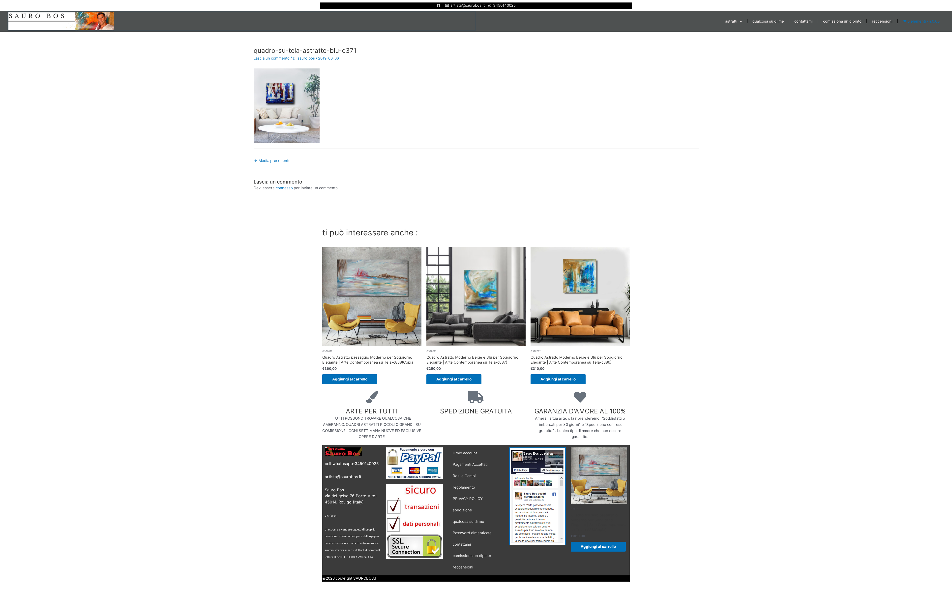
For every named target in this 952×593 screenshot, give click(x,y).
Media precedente (272, 160)
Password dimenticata (472, 533)
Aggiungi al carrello (349, 379)
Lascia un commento (272, 58)
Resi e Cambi (464, 475)
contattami (803, 21)
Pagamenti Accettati (470, 464)
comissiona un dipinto (842, 21)
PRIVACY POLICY (468, 498)
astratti (731, 21)
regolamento (464, 487)
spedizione (462, 510)
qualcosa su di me (768, 21)
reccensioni (882, 21)
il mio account (465, 453)
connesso (284, 188)
